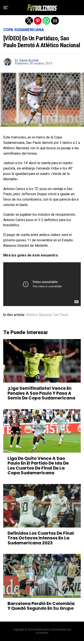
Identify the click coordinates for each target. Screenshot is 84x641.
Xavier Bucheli (29, 60)
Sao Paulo (60, 315)
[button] (5, 7)
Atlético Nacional (39, 315)
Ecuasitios (42, 632)
